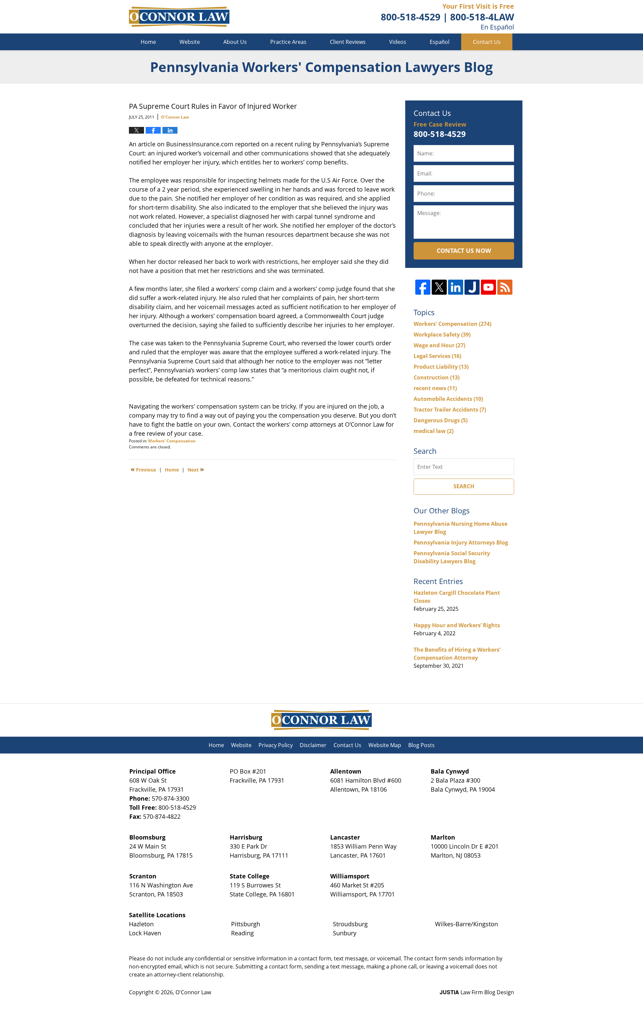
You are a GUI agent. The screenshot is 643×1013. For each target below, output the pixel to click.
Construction (436, 377)
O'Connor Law (193, 992)
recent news (435, 388)
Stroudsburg (350, 924)
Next (196, 469)
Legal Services (437, 356)
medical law (433, 431)
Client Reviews (348, 42)
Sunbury (344, 933)
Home (148, 42)
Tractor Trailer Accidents (450, 409)
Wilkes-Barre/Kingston (466, 924)
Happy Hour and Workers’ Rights (457, 625)
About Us (235, 42)
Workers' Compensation (172, 441)
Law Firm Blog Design (477, 992)
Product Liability (441, 366)
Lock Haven (145, 933)
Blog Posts (421, 745)
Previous (143, 469)
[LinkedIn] (455, 287)
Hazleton (141, 924)
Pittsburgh (245, 924)
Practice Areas (288, 42)
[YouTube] (488, 287)
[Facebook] (422, 287)
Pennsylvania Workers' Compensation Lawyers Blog (179, 17)
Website (190, 42)
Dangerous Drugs (441, 420)
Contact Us (487, 42)
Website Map (384, 745)
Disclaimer (313, 745)
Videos (397, 42)
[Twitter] (439, 287)
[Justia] (472, 287)
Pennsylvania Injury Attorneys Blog (461, 542)
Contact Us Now (464, 250)
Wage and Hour (439, 345)
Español (439, 42)
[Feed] (504, 287)
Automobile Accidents (448, 399)
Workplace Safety (442, 334)
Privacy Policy (276, 745)
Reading (242, 933)
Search (463, 486)
